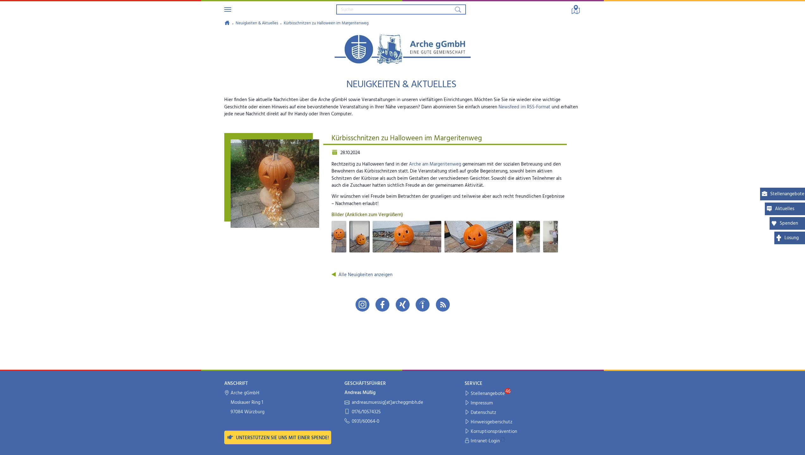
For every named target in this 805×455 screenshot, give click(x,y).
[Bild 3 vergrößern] (407, 236)
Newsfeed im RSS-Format (524, 107)
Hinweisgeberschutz (491, 422)
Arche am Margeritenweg (435, 164)
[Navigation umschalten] (227, 9)
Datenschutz (483, 412)
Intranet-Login (485, 441)
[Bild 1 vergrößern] (338, 236)
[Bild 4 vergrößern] (478, 236)
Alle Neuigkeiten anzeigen (365, 275)
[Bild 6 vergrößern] (550, 236)
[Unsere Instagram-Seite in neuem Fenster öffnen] (362, 305)
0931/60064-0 (365, 421)
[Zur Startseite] (227, 23)
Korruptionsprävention (494, 431)
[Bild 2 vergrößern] (359, 236)
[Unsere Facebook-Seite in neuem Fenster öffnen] (382, 305)
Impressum (482, 403)
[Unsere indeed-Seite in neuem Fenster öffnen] (423, 305)
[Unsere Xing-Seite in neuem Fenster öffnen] (403, 305)
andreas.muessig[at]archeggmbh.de (387, 402)
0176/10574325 (366, 412)
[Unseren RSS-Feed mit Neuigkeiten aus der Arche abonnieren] (443, 305)
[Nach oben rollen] (796, 446)
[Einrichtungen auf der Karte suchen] (576, 9)
